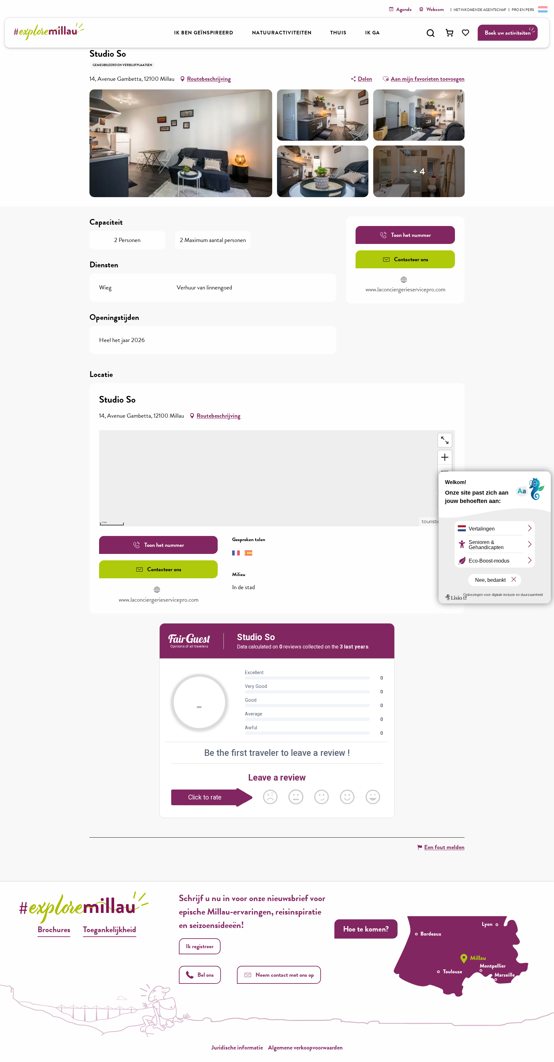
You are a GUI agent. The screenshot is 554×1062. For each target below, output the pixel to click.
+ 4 (419, 171)
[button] (430, 33)
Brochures (54, 929)
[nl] (542, 9)
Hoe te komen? (366, 929)
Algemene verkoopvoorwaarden (305, 1047)
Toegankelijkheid (109, 929)
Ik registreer (200, 946)
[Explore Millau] (51, 38)
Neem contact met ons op (285, 974)
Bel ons (205, 974)
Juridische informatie (237, 1047)
